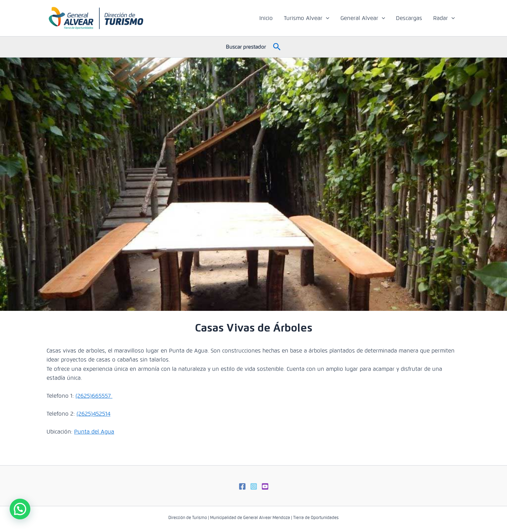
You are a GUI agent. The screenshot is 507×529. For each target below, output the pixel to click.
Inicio (266, 18)
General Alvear (359, 18)
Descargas (409, 18)
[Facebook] (242, 486)
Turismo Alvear (303, 18)
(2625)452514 (93, 413)
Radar (440, 18)
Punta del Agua (94, 431)
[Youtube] (265, 486)
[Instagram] (253, 486)
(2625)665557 (94, 396)
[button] (325, 18)
